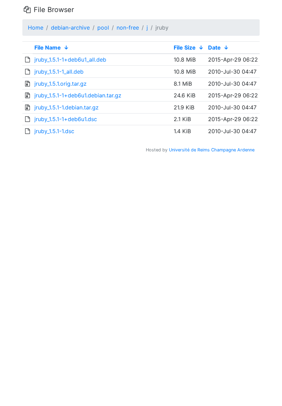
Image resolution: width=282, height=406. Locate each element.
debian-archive (70, 27)
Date (214, 47)
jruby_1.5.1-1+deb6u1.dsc (65, 119)
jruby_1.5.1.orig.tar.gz (60, 83)
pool (103, 27)
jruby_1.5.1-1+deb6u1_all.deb (70, 59)
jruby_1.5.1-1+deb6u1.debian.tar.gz (77, 95)
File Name (47, 47)
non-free (128, 27)
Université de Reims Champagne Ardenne (211, 149)
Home (35, 27)
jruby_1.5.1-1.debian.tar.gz (66, 107)
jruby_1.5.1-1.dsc (54, 131)
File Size (185, 47)
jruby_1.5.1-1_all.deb (59, 71)
